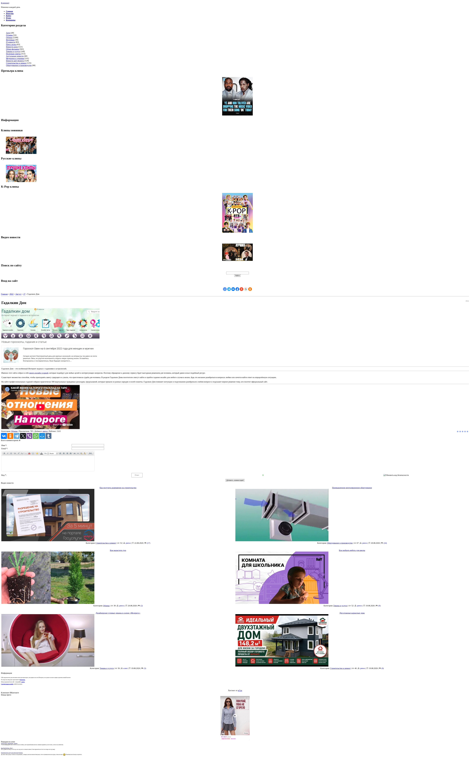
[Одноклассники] (10, 436)
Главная (4, 294)
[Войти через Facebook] (237, 289)
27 (24, 294)
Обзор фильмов (12, 49)
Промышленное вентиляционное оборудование (352, 488)
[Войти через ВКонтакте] (233, 289)
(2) (141, 606)
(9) (379, 606)
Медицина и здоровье (15, 58)
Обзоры (9, 37)
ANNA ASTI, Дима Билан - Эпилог (9, 743)
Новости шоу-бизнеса (15, 61)
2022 (11, 294)
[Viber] (29, 436)
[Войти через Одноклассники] (250, 289)
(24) (385, 543)
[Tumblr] (48, 436)
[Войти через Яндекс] (241, 289)
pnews (45, 431)
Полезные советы (13, 54)
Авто (8, 33)
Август (18, 294)
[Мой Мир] (42, 436)
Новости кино (12, 47)
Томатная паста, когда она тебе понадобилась (12, 752)
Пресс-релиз (11, 44)
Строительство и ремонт (16, 63)
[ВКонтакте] (4, 436)
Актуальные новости (15, 56)
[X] (23, 436)
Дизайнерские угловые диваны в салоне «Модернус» (118, 613)
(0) (382, 668)
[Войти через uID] (225, 289)
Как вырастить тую (118, 550)
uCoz (240, 690)
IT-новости (10, 42)
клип (125, 668)
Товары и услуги (13, 51)
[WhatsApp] (36, 436)
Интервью (10, 40)
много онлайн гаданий (38, 373)
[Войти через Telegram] (229, 289)
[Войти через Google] (246, 289)
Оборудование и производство (19, 65)
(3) (144, 668)
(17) (148, 543)
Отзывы (9, 35)
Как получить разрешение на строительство (118, 488)
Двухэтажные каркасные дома (352, 613)
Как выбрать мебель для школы (352, 550)
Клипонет (5, 3)
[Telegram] (17, 436)
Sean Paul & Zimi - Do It (6, 748)
